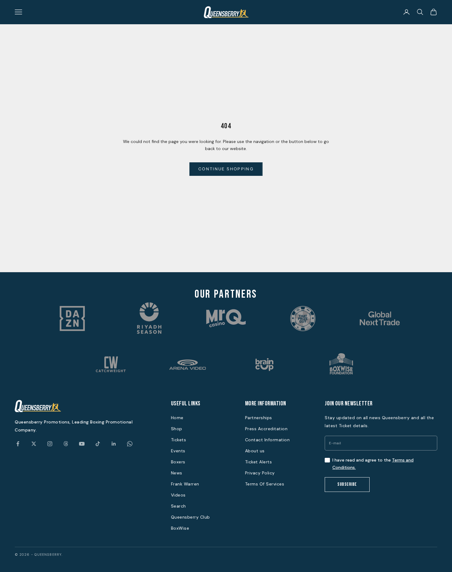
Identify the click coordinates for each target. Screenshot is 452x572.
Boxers (178, 462)
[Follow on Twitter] (34, 444)
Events (178, 451)
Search (178, 506)
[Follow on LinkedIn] (114, 444)
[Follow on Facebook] (18, 444)
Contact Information (267, 440)
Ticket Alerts (258, 462)
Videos (178, 495)
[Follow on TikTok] (98, 444)
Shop (176, 428)
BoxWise (180, 528)
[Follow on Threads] (66, 444)
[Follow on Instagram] (50, 444)
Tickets (178, 440)
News (176, 473)
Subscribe (347, 484)
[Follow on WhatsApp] (130, 444)
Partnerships (258, 417)
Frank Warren (185, 484)
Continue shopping (226, 168)
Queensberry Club (190, 517)
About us (255, 451)
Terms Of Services (264, 484)
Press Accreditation (266, 428)
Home (177, 417)
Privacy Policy (260, 473)
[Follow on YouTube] (82, 444)
